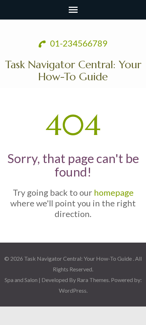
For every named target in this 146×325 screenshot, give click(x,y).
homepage (114, 192)
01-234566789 (77, 43)
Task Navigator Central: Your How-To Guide (73, 70)
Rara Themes (93, 279)
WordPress (72, 290)
